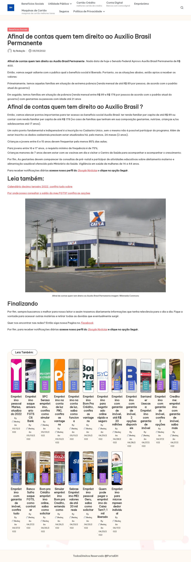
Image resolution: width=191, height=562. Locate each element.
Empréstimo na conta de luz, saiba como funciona (73, 409)
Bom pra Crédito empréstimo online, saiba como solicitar (45, 501)
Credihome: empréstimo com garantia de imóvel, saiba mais (174, 412)
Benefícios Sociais (18, 29)
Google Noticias (87, 170)
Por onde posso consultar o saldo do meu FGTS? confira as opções (48, 193)
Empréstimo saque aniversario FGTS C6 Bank (30, 409)
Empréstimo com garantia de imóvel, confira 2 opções (160, 410)
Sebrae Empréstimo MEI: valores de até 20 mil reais (73, 499)
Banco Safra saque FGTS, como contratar (31, 499)
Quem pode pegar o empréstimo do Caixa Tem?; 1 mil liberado (102, 503)
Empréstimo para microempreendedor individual (117, 501)
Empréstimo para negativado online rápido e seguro (102, 409)
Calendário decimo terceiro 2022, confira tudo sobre (39, 186)
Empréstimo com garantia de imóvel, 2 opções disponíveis (131, 412)
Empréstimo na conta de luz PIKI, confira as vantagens (59, 410)
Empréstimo (16, 385)
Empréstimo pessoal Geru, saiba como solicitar (88, 499)
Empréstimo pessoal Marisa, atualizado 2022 (16, 405)
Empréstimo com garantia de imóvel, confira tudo (16, 501)
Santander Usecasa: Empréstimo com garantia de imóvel (146, 412)
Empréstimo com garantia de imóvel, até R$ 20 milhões (117, 410)
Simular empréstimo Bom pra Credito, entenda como (59, 499)
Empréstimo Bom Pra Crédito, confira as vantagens (88, 409)
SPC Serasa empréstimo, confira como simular (45, 407)
